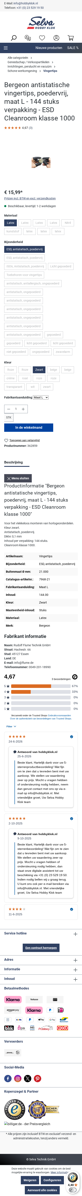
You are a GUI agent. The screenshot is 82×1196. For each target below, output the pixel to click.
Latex (10, 222)
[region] (41, 162)
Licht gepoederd (62, 267)
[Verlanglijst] (41, 37)
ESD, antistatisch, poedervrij (24, 249)
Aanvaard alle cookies (42, 1190)
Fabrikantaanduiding (18, 397)
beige (55, 370)
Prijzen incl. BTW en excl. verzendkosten (30, 198)
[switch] (73, 1190)
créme (12, 379)
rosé (26, 379)
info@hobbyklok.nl (25, 3)
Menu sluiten (20, 478)
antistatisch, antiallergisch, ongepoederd (34, 284)
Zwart (39, 369)
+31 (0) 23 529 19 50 (30, 7)
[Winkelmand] (69, 37)
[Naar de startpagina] (41, 22)
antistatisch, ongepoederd (25, 292)
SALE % (73, 48)
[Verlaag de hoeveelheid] (8, 409)
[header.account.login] (55, 37)
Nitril (69, 223)
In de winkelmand (28, 428)
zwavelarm (64, 352)
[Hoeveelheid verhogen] (23, 409)
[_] (41, 162)
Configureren (52, 1180)
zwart (48, 387)
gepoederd (55, 335)
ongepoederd (42, 352)
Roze (12, 370)
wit (35, 387)
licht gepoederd (38, 344)
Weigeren (30, 1180)
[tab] (16, 463)
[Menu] (5, 48)
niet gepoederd (17, 352)
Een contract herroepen (41, 947)
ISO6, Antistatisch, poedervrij (26, 267)
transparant (16, 387)
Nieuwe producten (49, 48)
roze (40, 379)
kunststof (14, 232)
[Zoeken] (12, 37)
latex (31, 232)
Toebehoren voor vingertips (25, 275)
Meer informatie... (60, 1172)
